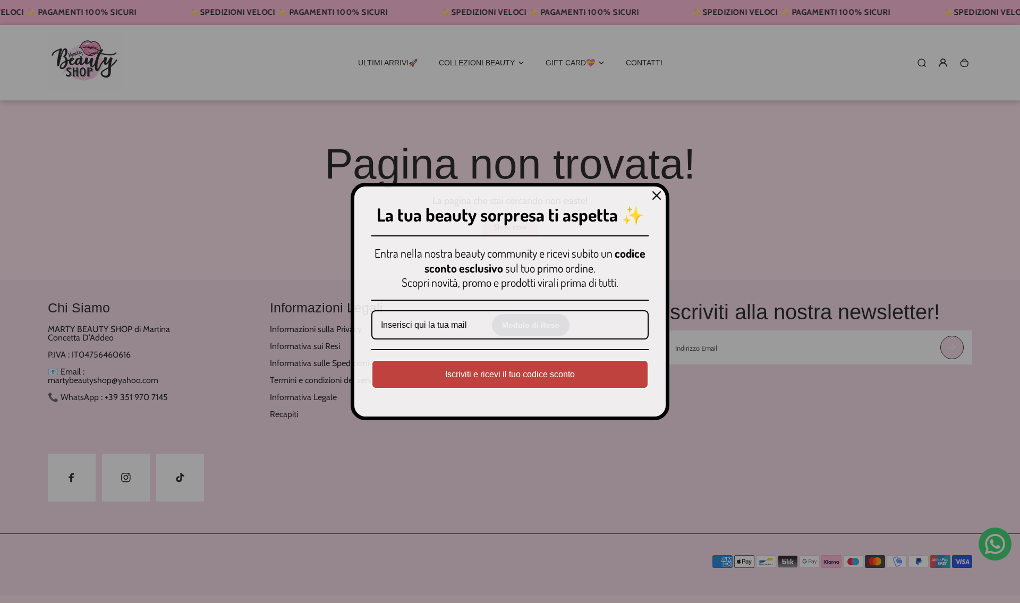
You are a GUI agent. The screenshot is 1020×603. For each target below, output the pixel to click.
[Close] (656, 195)
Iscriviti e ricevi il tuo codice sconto (510, 374)
